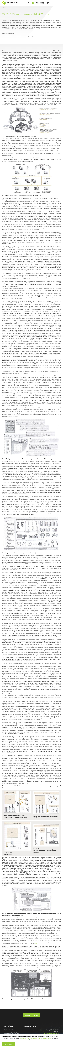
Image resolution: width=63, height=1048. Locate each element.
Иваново (24, 1032)
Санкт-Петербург (30, 1030)
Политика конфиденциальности (51, 1033)
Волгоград (29, 1032)
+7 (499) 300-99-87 (42, 3)
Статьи (4, 7)
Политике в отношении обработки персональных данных (35, 1038)
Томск (34, 1032)
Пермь (37, 1030)
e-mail (35, 943)
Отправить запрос (31, 1015)
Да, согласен (8, 1044)
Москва (24, 1030)
